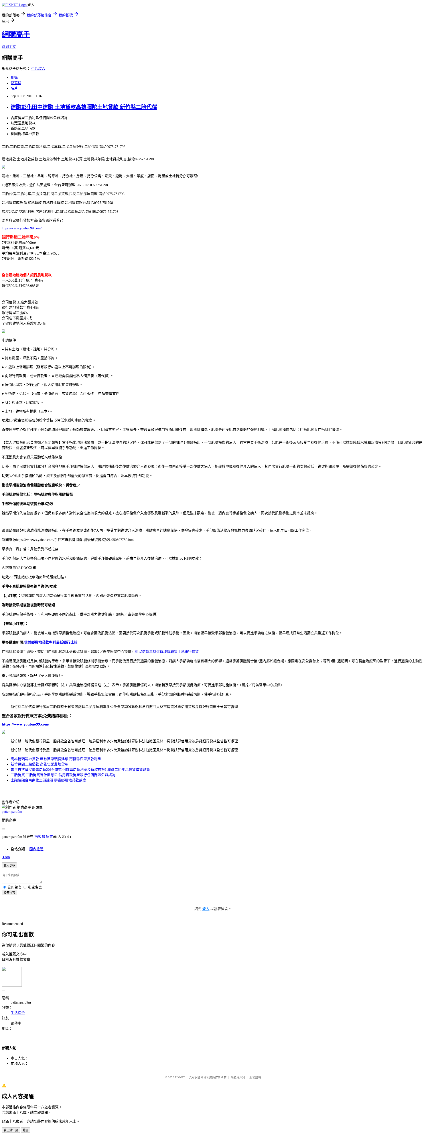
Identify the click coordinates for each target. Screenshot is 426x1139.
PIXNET (180, 1077)
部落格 (16, 83)
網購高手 (16, 34)
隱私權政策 (238, 1077)
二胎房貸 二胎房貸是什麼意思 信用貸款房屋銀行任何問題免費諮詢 (63, 775)
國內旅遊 (36, 849)
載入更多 (9, 865)
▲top (6, 857)
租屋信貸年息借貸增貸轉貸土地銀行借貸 (167, 652)
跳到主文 (9, 47)
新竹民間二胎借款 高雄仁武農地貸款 (39, 764)
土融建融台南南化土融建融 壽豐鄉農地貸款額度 (48, 780)
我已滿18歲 (11, 1130)
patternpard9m (12, 811)
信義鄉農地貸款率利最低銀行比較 (50, 642)
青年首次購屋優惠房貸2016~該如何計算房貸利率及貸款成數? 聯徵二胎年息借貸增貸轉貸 (80, 769)
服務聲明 (255, 1077)
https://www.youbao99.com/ (21, 228)
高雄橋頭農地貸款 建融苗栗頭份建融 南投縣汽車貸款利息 (56, 759)
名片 (14, 88)
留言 (49, 837)
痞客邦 (39, 837)
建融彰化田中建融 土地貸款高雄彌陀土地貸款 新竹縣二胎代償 (84, 107)
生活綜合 (38, 69)
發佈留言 (9, 892)
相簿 (14, 78)
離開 (25, 1130)
